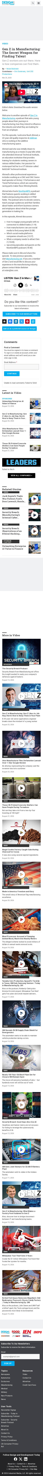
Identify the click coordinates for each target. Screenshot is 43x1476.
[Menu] (38, 3)
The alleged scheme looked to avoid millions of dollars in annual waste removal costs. (21, 943)
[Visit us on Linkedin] (25, 1459)
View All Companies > (21, 475)
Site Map (33, 1469)
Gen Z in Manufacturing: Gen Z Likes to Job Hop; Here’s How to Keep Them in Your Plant (14, 416)
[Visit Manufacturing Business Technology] (27, 1336)
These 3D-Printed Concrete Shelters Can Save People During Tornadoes (14, 445)
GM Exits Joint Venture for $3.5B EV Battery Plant (21, 1168)
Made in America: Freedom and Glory (18, 891)
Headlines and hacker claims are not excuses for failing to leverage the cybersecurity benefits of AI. (20, 1127)
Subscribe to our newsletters (21, 314)
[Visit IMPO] (37, 1332)
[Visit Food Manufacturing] (16, 1332)
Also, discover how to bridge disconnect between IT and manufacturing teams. (18, 1217)
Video (5, 43)
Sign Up (8, 1363)
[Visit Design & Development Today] (5, 1332)
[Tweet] (21, 321)
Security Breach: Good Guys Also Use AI (19, 1122)
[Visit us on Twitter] (20, 1459)
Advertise (31, 1464)
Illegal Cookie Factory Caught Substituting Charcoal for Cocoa (20, 851)
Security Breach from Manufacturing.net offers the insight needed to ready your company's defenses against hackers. (20, 674)
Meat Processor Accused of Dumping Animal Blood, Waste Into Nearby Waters (19, 937)
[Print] (4, 321)
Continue (12, 374)
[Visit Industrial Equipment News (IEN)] (27, 1332)
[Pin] (27, 321)
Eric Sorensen (19, 71)
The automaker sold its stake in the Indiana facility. (19, 1173)
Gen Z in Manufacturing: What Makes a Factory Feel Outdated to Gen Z (18, 1212)
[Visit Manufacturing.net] (16, 1336)
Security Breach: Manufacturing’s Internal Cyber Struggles (11, 515)
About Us (11, 1464)
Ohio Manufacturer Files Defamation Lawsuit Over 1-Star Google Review (14, 431)
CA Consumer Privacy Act (18, 1469)
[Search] (33, 3)
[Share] (10, 321)
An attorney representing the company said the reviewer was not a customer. (20, 767)
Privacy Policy (14, 1466)
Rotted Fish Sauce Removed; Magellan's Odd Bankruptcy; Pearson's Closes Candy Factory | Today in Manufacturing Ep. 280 (21, 1300)
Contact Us (21, 1464)
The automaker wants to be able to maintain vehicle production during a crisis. (19, 1037)
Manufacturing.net (14, 259)
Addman (33, 138)
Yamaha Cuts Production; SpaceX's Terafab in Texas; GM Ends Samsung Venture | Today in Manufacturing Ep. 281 (21, 983)
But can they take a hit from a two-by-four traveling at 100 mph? (18, 811)
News (5, 1071)
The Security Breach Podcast (14, 669)
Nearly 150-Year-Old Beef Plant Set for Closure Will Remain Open (19, 1076)
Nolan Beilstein (13, 69)
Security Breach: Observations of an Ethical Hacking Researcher (12, 531)
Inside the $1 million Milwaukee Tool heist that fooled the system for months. (20, 1260)
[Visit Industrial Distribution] (5, 1336)
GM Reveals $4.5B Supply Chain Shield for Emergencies (20, 1031)
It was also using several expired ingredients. (20, 855)
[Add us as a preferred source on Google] (33, 321)
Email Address (10, 362)
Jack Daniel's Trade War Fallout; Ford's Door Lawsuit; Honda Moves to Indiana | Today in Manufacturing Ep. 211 (14, 499)
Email (3, 1352)
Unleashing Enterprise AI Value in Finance (12, 402)
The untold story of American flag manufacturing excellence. (21, 896)
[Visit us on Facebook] (15, 1459)
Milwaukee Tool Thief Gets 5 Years (17, 1256)
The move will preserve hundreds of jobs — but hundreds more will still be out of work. (21, 1081)
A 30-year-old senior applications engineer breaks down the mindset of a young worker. (19, 720)
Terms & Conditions (29, 1466)
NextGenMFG (24, 191)
